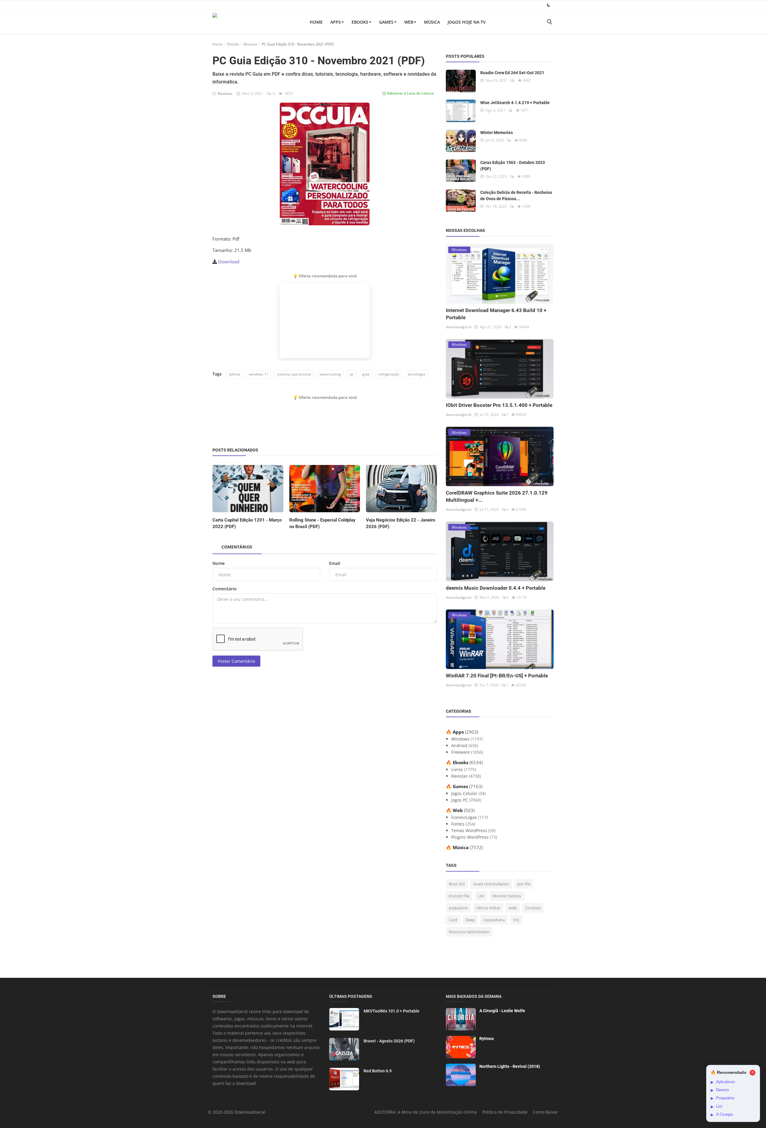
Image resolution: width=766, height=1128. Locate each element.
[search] (549, 22)
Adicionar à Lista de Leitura (410, 93)
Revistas (250, 44)
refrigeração (388, 374)
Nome (218, 563)
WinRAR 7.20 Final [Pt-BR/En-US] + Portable (497, 676)
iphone (234, 374)
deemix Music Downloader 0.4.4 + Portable (495, 588)
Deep (470, 919)
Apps (335, 22)
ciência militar (488, 907)
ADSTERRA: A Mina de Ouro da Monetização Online (425, 1112)
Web (408, 22)
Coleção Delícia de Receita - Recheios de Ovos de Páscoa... (516, 195)
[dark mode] (549, 5)
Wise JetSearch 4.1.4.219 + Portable (515, 102)
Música (432, 22)
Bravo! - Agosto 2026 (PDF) (389, 1041)
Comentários (236, 547)
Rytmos (486, 1038)
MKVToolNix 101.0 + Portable (392, 1011)
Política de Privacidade (505, 1112)
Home (316, 22)
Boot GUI (457, 884)
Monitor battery (507, 896)
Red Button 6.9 (378, 1070)
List (481, 896)
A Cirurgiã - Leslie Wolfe (502, 1010)
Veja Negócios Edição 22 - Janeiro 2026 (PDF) (400, 523)
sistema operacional (294, 374)
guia (366, 374)
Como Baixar (545, 1112)
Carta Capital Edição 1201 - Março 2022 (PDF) (247, 523)
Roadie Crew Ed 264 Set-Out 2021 (512, 72)
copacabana (494, 919)
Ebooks (360, 22)
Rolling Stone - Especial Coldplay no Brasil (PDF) (322, 523)
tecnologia (416, 374)
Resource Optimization (469, 931)
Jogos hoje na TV (467, 22)
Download (228, 261)
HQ (516, 919)
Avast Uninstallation (491, 884)
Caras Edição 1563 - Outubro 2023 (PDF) (512, 165)
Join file (523, 884)
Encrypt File (459, 896)
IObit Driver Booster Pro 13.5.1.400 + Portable (499, 405)
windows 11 (258, 374)
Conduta (533, 907)
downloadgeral (458, 326)
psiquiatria (458, 907)
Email (334, 563)
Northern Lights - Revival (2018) (509, 1066)
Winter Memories (496, 132)
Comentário (224, 589)
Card (453, 919)
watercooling (330, 374)
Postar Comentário (236, 661)
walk (513, 907)
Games (386, 22)
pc (352, 374)
